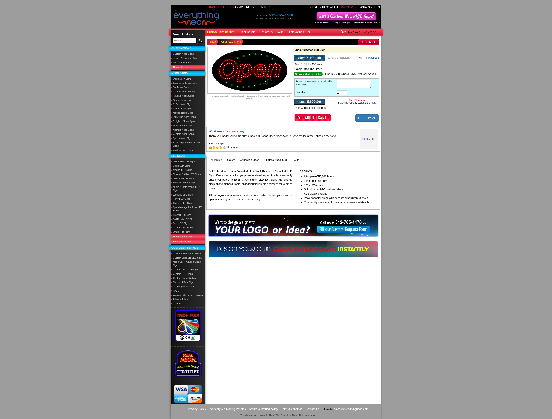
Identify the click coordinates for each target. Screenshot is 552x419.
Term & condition (291, 409)
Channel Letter (180, 67)
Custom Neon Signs (183, 54)
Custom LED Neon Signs (186, 269)
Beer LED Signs (181, 223)
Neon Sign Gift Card (183, 286)
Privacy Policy (180, 299)
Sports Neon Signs (183, 138)
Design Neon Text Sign (185, 58)
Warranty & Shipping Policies (188, 295)
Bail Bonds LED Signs (184, 219)
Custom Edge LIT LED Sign (187, 257)
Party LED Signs (181, 198)
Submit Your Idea (321, 23)
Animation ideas (249, 159)
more (373, 102)
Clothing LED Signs (183, 203)
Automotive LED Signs (184, 182)
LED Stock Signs (182, 241)
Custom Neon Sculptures (186, 278)
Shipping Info (247, 32)
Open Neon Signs (182, 79)
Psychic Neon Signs (183, 96)
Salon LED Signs (181, 165)
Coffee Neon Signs (183, 104)
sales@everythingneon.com (351, 409)
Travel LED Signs (182, 215)
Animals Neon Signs (183, 130)
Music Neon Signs (182, 125)
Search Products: (183, 34)
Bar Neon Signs (181, 87)
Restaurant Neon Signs (185, 91)
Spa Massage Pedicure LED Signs (187, 209)
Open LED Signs (181, 232)
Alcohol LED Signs (182, 170)
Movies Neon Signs (183, 113)
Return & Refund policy (263, 409)
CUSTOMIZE (367, 118)
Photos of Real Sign (299, 32)
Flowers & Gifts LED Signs (187, 174)
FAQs (280, 32)
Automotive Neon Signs (185, 83)
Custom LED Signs (183, 227)
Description (215, 159)
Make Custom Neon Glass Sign (187, 264)
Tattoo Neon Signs (182, 108)
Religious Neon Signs (184, 121)
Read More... (368, 138)
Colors (231, 159)
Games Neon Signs (183, 100)
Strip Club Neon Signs (184, 117)
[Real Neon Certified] (188, 363)
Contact (177, 303)
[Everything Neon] (196, 18)
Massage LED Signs (183, 178)
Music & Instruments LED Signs (186, 189)
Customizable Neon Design (366, 23)
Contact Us (266, 32)
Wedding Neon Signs (184, 150)
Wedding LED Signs (183, 194)
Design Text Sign (341, 23)
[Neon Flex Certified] (188, 325)
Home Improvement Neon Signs (186, 144)
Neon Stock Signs (182, 236)
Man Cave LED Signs (184, 161)
